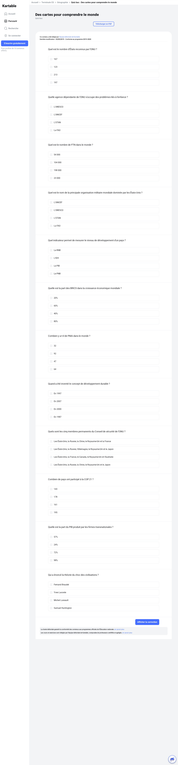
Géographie (62, 2)
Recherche (13, 28)
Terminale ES (47, 2)
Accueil (11, 13)
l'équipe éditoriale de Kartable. (69, 37)
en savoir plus (119, 629)
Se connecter (14, 35)
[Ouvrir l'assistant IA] (172, 759)
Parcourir (12, 21)
